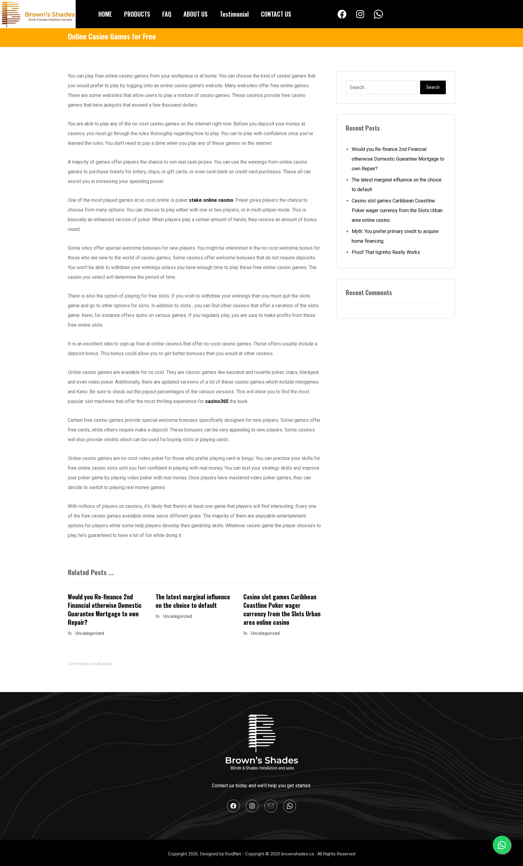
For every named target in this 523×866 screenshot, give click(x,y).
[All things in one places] (38, 14)
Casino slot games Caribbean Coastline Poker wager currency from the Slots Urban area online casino (397, 210)
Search (433, 87)
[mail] (271, 806)
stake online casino (211, 200)
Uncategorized (89, 633)
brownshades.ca (298, 854)
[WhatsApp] (378, 14)
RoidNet (233, 854)
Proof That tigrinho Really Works (386, 252)
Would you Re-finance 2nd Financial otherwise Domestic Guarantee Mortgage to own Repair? (398, 159)
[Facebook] (342, 14)
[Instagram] (360, 14)
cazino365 (217, 401)
